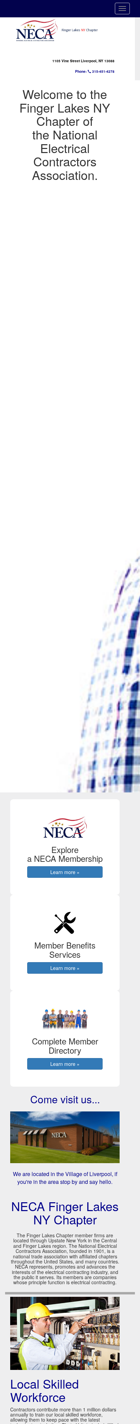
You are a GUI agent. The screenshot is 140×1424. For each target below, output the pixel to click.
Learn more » (65, 872)
